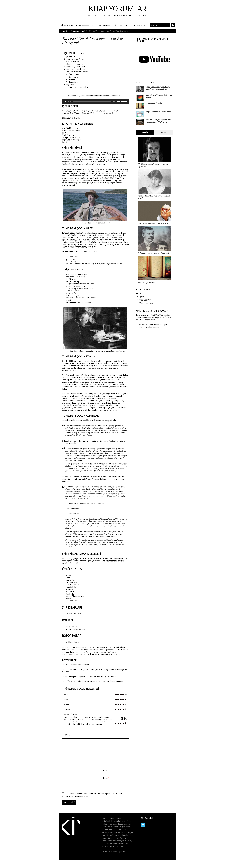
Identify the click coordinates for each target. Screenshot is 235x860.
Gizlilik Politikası (138, 25)
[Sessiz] (118, 101)
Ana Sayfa (68, 25)
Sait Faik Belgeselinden (97, 223)
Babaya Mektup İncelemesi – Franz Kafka (154, 253)
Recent (163, 132)
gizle (81, 53)
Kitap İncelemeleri (85, 25)
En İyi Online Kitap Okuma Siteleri (159, 111)
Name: (106, 770)
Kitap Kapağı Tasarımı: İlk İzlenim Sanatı (159, 96)
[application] (95, 101)
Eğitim (141, 296)
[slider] (124, 101)
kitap (108, 361)
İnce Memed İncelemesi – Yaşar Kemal (153, 223)
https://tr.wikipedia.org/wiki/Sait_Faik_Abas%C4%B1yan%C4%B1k (89, 676)
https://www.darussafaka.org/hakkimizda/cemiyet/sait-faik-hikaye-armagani (92, 681)
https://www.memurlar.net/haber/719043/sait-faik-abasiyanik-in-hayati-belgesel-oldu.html (94, 670)
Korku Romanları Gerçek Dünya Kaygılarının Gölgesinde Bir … (158, 88)
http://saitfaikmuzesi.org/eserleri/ (76, 664)
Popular (145, 132)
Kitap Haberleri (104, 25)
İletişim (123, 25)
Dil (115, 25)
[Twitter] (143, 825)
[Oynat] (65, 101)
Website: (106, 786)
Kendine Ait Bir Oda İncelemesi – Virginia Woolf (154, 197)
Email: (106, 778)
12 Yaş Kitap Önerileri (154, 103)
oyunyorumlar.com (163, 317)
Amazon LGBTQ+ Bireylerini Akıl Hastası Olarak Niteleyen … (158, 120)
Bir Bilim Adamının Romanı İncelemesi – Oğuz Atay (153, 165)
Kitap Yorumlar (117, 8)
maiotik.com (156, 315)
